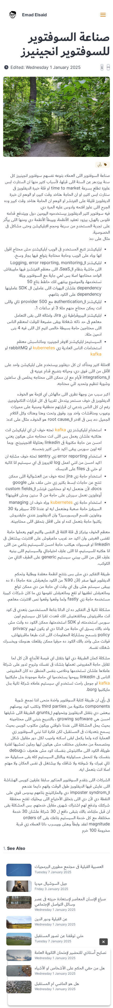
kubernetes (44, 347)
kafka (95, 354)
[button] (103, 14)
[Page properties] (102, 67)
